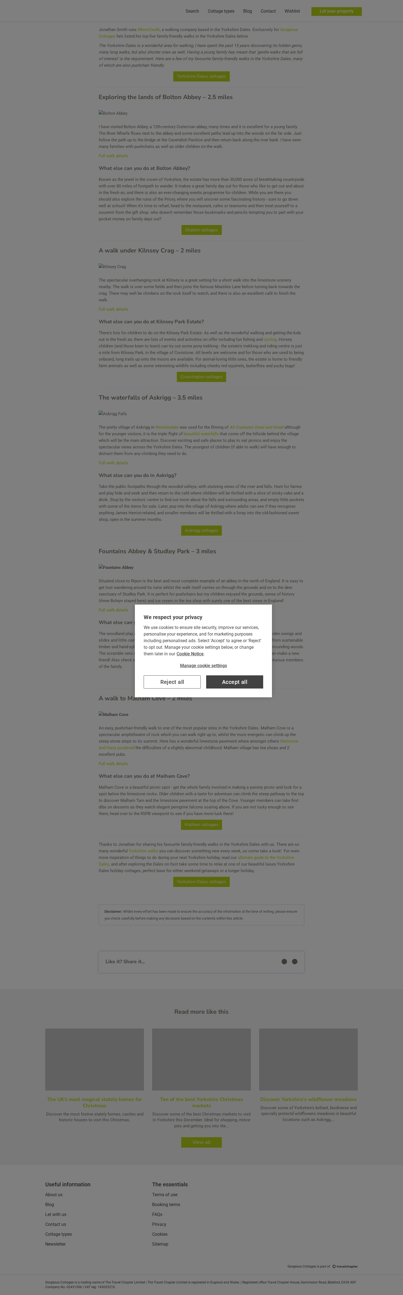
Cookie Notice (190, 653)
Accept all (234, 682)
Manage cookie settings (203, 665)
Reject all (172, 682)
